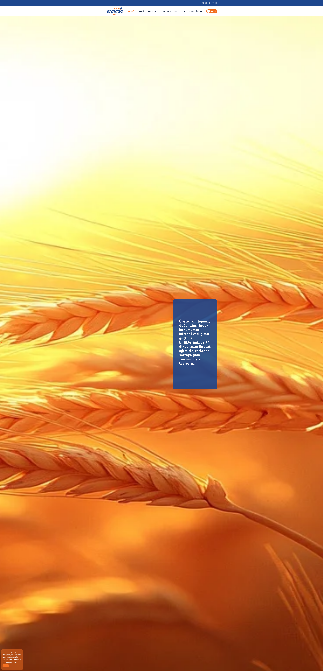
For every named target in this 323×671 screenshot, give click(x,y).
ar (215, 11)
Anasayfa (131, 11)
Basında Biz (167, 11)
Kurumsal (140, 11)
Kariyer (176, 11)
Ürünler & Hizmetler (153, 11)
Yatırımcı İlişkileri (187, 11)
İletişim (199, 11)
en (212, 11)
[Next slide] (320, 344)
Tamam (5, 665)
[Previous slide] (3, 344)
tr (208, 11)
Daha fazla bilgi (13, 662)
